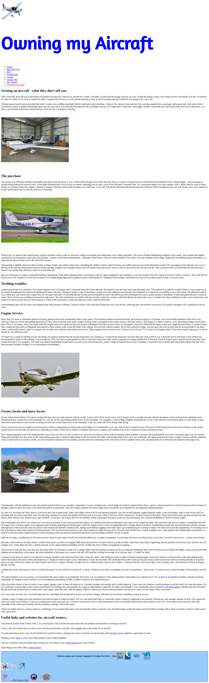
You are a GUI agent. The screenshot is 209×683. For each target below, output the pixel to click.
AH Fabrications (172, 587)
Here (18, 638)
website (78, 628)
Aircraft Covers (116, 633)
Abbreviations (72, 643)
